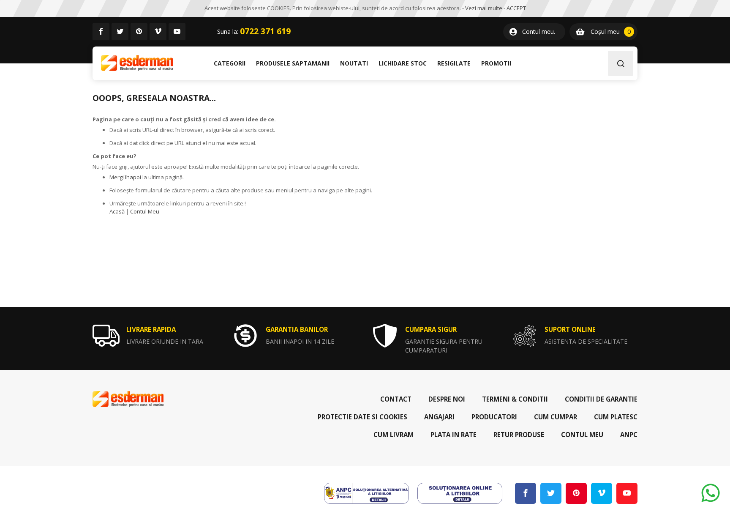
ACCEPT (516, 8)
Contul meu (582, 434)
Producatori (494, 417)
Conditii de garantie (601, 399)
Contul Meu (144, 211)
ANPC (628, 434)
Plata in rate (453, 434)
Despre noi (446, 399)
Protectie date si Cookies (362, 417)
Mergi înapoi (125, 177)
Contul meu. (538, 31)
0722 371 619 (265, 31)
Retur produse (518, 434)
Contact (395, 399)
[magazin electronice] (137, 63)
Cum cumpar (555, 417)
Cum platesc (615, 417)
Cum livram (393, 434)
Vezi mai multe (483, 8)
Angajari (439, 417)
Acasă (117, 211)
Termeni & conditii (515, 399)
